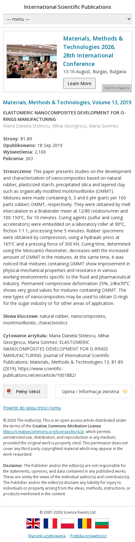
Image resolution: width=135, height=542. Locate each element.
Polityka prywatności (88, 536)
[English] (33, 530)
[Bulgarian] (102, 530)
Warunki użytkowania (47, 536)
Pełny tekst (28, 391)
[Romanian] (84, 530)
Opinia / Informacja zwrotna (90, 391)
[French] (50, 530)
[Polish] (67, 530)
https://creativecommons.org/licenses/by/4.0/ (43, 431)
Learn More (79, 83)
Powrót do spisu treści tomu (32, 408)
